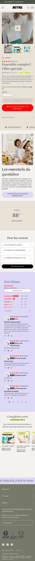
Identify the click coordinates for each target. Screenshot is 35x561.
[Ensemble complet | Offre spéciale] (8, 49)
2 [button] (13, 402)
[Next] (33, 2)
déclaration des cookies (7, 559)
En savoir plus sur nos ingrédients (17, 195)
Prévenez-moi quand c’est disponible (17, 108)
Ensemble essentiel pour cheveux (23, 446)
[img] (15, 317)
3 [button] (17, 402)
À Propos (5, 496)
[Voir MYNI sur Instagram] (3, 544)
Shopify (16, 553)
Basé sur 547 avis (10, 288)
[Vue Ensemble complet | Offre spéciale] (17, 28)
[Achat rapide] (26, 441)
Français (18, 550)
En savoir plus (17, 266)
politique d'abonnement (25, 557)
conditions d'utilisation (14, 557)
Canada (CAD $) (8, 550)
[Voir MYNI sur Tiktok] (7, 544)
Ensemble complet (8, 446)
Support (5, 503)
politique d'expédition (20, 556)
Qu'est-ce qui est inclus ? (8, 117)
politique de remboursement (8, 556)
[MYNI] (17, 7)
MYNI (7, 553)
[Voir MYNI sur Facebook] (11, 544)
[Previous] (2, 2)
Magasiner (5, 489)
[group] (17, 2)
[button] (28, 7)
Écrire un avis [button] (17, 290)
